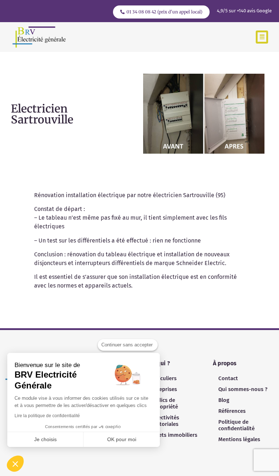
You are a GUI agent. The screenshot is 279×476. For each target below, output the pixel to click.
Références (232, 411)
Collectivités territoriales (164, 420)
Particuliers (163, 378)
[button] (262, 37)
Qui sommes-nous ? (242, 389)
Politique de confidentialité (236, 425)
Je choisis (45, 439)
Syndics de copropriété (163, 403)
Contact (228, 378)
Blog (223, 400)
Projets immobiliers (173, 435)
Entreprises (163, 389)
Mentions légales (239, 439)
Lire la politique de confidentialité (47, 415)
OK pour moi (121, 439)
